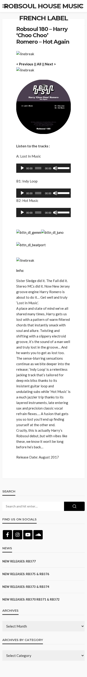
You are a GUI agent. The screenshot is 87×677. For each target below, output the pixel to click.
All (39, 64)
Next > (50, 64)
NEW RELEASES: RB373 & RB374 (25, 587)
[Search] (81, 6)
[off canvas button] (5, 6)
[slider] (63, 168)
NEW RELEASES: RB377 (19, 561)
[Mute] (55, 168)
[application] (43, 168)
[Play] (22, 168)
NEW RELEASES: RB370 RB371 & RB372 (31, 599)
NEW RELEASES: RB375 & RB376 (25, 574)
